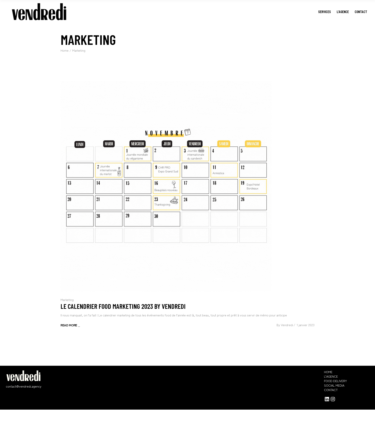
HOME (328, 372)
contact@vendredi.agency (23, 386)
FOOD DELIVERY (335, 381)
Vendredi (287, 324)
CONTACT (331, 390)
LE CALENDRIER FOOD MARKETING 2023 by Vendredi (123, 306)
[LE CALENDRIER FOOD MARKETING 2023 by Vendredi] (166, 186)
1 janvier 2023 (305, 324)
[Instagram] (333, 399)
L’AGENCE (331, 376)
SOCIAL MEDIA (334, 385)
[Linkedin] (327, 399)
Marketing (67, 299)
